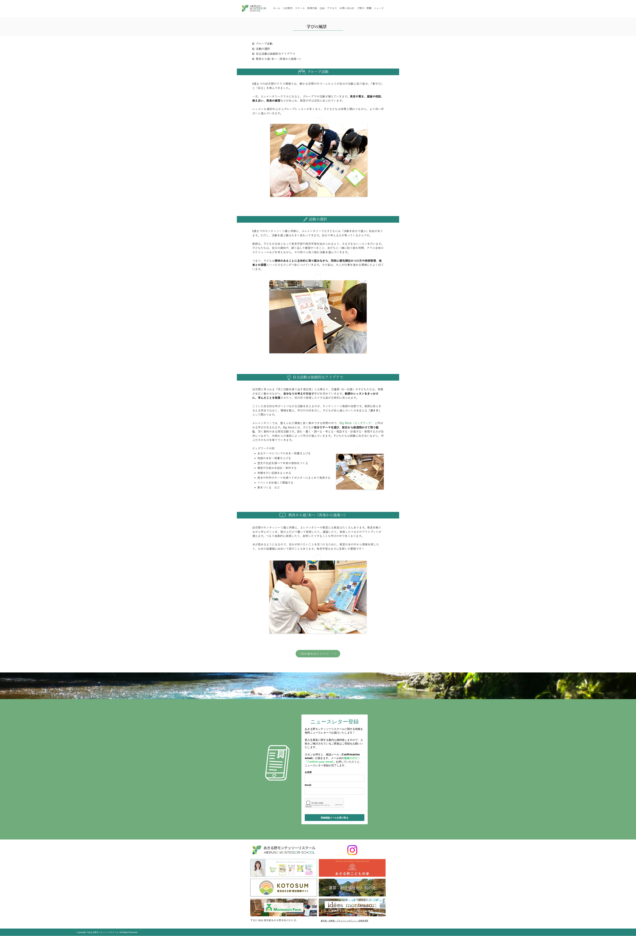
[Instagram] (352, 850)
